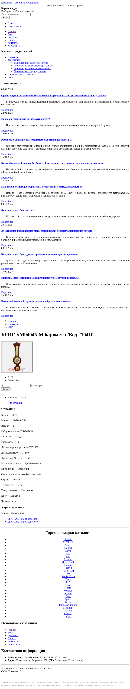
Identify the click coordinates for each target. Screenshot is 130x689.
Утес (68, 616)
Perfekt (68, 568)
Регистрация (14, 26)
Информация (15, 402)
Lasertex (68, 559)
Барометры (14, 57)
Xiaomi (68, 593)
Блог (10, 34)
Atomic (68, 539)
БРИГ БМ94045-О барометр (23, 521)
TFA (68, 582)
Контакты (13, 42)
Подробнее (7, 110)
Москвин (68, 607)
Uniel (68, 585)
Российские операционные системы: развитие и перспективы (36, 139)
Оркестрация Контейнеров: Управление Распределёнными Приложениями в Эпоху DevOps (53, 95)
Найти (5, 17)
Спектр (68, 613)
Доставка (13, 37)
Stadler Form (68, 576)
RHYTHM (68, 570)
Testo (68, 579)
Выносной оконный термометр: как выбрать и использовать (36, 301)
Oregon (68, 565)
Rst (68, 573)
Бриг (10, 327)
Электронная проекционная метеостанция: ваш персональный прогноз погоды (46, 230)
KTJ (68, 556)
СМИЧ (68, 610)
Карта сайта (14, 45)
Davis (68, 550)
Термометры (14, 60)
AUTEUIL (68, 542)
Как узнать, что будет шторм (17, 210)
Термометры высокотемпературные (33, 65)
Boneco (68, 545)
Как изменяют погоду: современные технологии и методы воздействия (41, 186)
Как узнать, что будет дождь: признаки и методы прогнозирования (39, 254)
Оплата (12, 40)
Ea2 (68, 553)
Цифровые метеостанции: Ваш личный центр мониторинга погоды (40, 277)
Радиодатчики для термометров (31, 62)
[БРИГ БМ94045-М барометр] (17, 371)
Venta (68, 587)
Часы (10, 77)
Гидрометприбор (68, 605)
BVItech (68, 548)
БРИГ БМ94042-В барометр (23, 518)
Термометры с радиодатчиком (30, 71)
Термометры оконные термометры (32, 68)
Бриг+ (68, 599)
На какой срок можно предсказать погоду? (25, 119)
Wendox (68, 590)
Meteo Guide (68, 562)
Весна (68, 602)
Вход (10, 23)
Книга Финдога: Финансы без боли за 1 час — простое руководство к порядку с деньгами (52, 163)
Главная (12, 31)
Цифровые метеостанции (21, 74)
